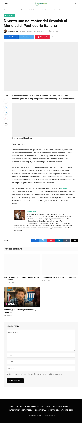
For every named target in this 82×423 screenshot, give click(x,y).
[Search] (76, 3)
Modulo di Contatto (34, 407)
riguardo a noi (16, 407)
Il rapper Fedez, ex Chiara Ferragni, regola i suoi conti (21, 278)
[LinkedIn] (6, 112)
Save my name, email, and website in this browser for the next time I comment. (35, 374)
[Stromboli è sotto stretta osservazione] (60, 264)
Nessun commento (41, 31)
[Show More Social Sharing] (52, 37)
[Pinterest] (6, 118)
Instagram (64, 188)
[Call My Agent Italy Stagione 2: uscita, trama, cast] (22, 297)
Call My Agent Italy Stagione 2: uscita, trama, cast (20, 311)
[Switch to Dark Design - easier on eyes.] (72, 4)
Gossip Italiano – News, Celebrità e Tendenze (54, 410)
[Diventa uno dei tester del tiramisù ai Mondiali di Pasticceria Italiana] (41, 66)
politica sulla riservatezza (20, 410)
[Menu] (6, 3)
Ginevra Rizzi (14, 31)
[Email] (6, 123)
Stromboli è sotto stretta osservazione (59, 277)
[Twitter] (6, 107)
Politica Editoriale (61, 407)
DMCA (48, 407)
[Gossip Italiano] (41, 3)
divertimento (9, 15)
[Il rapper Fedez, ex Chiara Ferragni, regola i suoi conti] (22, 264)
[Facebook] (6, 101)
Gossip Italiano (37, 415)
